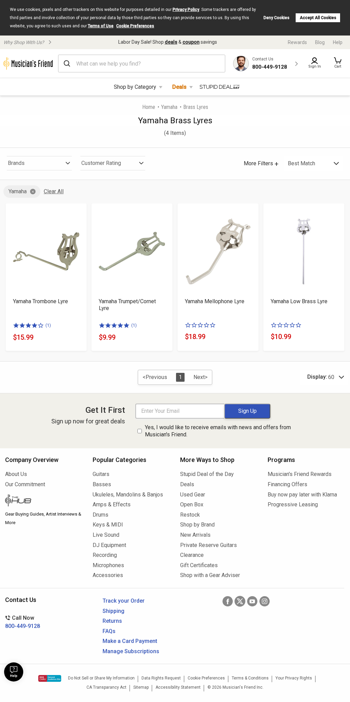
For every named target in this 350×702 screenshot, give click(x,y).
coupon (191, 42)
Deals (179, 87)
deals (171, 42)
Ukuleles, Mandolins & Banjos (128, 494)
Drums (100, 514)
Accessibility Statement (178, 687)
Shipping (113, 611)
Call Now (22, 622)
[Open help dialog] (13, 672)
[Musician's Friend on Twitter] (240, 601)
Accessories (108, 575)
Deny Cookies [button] (277, 17)
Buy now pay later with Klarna (302, 494)
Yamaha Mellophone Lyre (214, 301)
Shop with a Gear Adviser (210, 575)
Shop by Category (135, 87)
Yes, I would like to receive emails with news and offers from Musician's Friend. (218, 431)
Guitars (101, 474)
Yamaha (169, 107)
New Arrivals (195, 535)
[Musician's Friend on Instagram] (264, 601)
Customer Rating (101, 163)
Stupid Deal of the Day (207, 474)
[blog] (43, 501)
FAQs (109, 631)
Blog (320, 42)
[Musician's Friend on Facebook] (227, 601)
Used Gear (192, 494)
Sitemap (141, 687)
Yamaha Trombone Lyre (40, 301)
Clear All (54, 191)
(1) (48, 325)
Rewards (297, 42)
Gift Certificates (199, 565)
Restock (190, 514)
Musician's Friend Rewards (300, 474)
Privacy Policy (186, 9)
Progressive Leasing (293, 504)
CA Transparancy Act (106, 687)
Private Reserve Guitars (208, 545)
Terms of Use (100, 26)
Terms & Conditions (250, 678)
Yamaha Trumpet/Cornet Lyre (127, 304)
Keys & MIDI (108, 524)
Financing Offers (287, 484)
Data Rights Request (161, 678)
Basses (102, 484)
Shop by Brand (197, 524)
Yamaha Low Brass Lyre (299, 301)
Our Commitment (25, 484)
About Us (16, 474)
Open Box (191, 504)
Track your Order (124, 601)
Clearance (192, 555)
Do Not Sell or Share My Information (101, 678)
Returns (112, 621)
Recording (105, 555)
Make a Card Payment (130, 641)
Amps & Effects (112, 504)
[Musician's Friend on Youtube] (252, 601)
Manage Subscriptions (131, 651)
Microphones (108, 565)
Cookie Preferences (135, 26)
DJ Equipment (109, 545)
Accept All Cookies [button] (318, 17)
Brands (16, 163)
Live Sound (106, 535)
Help (337, 42)
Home (148, 107)
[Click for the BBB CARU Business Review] (49, 678)
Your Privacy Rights (293, 678)
